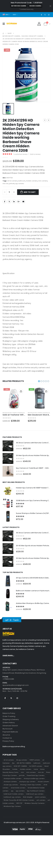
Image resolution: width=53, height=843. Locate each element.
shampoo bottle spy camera (34, 778)
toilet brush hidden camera (14, 794)
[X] (45, 14)
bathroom (21, 181)
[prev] (45, 120)
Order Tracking (9, 716)
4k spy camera (21, 760)
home (36, 769)
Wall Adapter (28, 797)
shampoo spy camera (27, 781)
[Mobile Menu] (5, 24)
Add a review (35, 154)
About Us (6, 735)
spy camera (19, 183)
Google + (19, 201)
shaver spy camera (11, 785)
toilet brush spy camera (34, 794)
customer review (20, 154)
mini (22, 772)
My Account (7, 728)
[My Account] (39, 23)
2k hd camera (12, 181)
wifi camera (41, 800)
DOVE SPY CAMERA (20, 766)
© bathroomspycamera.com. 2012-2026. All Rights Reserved (26, 822)
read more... (8, 655)
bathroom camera (18, 6)
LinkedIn (14, 201)
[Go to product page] (39, 398)
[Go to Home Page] (3, 33)
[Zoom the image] (8, 633)
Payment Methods (10, 732)
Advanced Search (10, 725)
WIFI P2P (19, 803)
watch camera (40, 797)
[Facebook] (41, 14)
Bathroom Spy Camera (10, 413)
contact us (7, 738)
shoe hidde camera (18, 788)
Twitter (9, 201)
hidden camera (35, 6)
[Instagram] (48, 14)
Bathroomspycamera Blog (14, 746)
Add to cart (30, 192)
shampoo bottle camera (12, 778)
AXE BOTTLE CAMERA (24, 763)
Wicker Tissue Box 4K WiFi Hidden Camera (19, 800)
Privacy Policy (8, 741)
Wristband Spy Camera (12, 806)
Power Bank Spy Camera (35, 775)
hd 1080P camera (35, 766)
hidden (14, 769)
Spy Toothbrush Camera (36, 791)
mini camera (42, 181)
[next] (48, 120)
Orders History (9, 722)
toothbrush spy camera (12, 797)
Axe (13, 763)
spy (12, 791)
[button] (39, 381)
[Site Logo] (12, 24)
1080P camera (34, 760)
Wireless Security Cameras (35, 803)
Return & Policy (9, 713)
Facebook (5, 201)
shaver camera (43, 781)
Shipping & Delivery (11, 719)
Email (23, 201)
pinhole (11, 183)
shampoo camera (10, 781)
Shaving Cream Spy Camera (30, 785)
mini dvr (5, 183)
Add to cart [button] (21, 391)
